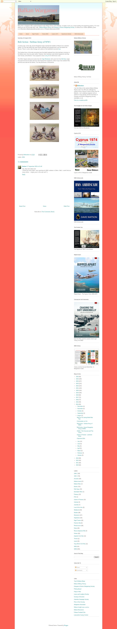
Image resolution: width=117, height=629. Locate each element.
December (80, 406)
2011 (77, 462)
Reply (23, 174)
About (27, 34)
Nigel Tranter (35, 34)
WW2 (75, 549)
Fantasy (76, 494)
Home (20, 34)
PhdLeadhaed (77, 589)
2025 (77, 379)
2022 (77, 385)
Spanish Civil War (78, 536)
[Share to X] (43, 155)
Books (75, 486)
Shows (76, 533)
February (79, 453)
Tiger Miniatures (46, 59)
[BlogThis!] (41, 155)
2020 (77, 390)
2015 (77, 402)
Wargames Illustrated (79, 604)
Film (75, 497)
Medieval (76, 510)
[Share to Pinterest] (46, 155)
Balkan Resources (79, 610)
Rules (75, 528)
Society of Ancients (79, 596)
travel (75, 541)
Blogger (66, 625)
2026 (77, 376)
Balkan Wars (77, 484)
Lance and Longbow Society (81, 594)
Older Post (66, 206)
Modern (76, 512)
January (79, 455)
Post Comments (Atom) (48, 211)
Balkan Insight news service (81, 607)
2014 (77, 404)
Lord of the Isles (78, 507)
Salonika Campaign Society (81, 599)
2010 (77, 465)
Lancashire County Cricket (81, 615)
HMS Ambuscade (79, 34)
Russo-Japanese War (79, 530)
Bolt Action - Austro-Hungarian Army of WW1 (85, 428)
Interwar (76, 502)
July (78, 441)
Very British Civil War (79, 543)
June (78, 443)
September (80, 413)
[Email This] (39, 155)
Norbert (24, 166)
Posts (78, 567)
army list (47, 55)
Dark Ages (77, 489)
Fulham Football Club (79, 612)
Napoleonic (77, 517)
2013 (77, 458)
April (78, 448)
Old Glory (63, 59)
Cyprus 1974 (55, 34)
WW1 (23, 157)
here (59, 49)
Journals (76, 504)
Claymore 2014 (81, 438)
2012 (77, 460)
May (78, 446)
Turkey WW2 (45, 34)
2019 (77, 392)
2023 (77, 383)
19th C (76, 476)
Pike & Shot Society (79, 602)
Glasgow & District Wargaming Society (64, 27)
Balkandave (80, 85)
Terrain (76, 538)
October (79, 411)
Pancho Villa (77, 523)
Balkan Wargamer (37, 10)
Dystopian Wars (78, 491)
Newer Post (22, 206)
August (79, 415)
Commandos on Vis (82, 421)
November (80, 408)
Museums (76, 515)
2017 (77, 397)
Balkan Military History (45, 27)
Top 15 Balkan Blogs (79, 581)
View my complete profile (80, 100)
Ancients (76, 478)
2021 (77, 388)
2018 (77, 395)
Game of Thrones (78, 499)
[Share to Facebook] (44, 155)
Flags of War (77, 591)
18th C (76, 473)
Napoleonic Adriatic (66, 34)
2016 (77, 399)
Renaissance (77, 525)
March (79, 450)
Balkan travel (77, 481)
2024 (77, 381)
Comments (79, 570)
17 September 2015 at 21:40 (34, 166)
